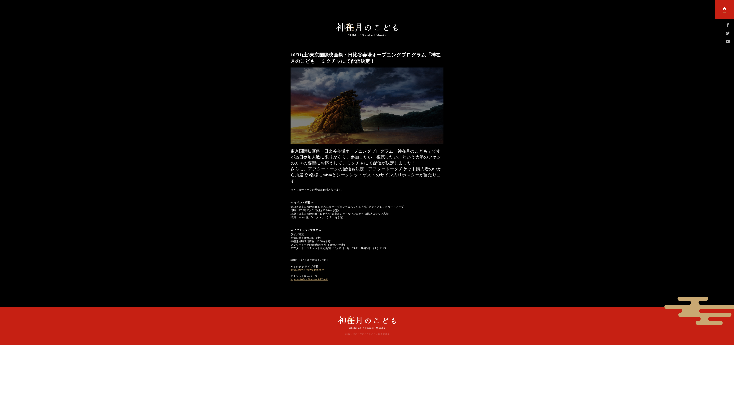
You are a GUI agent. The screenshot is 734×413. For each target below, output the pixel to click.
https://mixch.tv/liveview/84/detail (309, 279)
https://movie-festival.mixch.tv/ (308, 269)
